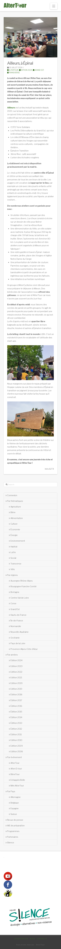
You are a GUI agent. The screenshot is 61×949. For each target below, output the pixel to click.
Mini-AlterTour (17, 785)
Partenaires (12, 837)
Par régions (12, 575)
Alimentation (16, 518)
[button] (53, 6)
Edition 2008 (16, 751)
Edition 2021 (16, 677)
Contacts (42, 939)
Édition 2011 (16, 734)
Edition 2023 (16, 666)
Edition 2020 (16, 683)
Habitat (13, 546)
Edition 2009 (16, 746)
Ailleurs (11, 107)
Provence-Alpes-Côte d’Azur (24, 649)
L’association (21, 939)
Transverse (14, 73)
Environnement (17, 541)
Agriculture (15, 506)
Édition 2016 (16, 706)
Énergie (14, 535)
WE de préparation (16, 825)
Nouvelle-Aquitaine (19, 632)
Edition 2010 (16, 740)
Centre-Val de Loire (19, 598)
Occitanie (15, 637)
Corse (13, 603)
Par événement (14, 757)
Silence (10, 842)
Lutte (13, 552)
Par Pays (11, 791)
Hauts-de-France (18, 615)
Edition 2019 (16, 689)
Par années (12, 654)
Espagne (14, 808)
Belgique (14, 803)
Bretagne (14, 592)
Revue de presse (15, 820)
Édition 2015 (16, 711)
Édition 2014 (16, 717)
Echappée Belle (17, 780)
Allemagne (15, 797)
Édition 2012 (16, 729)
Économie (15, 529)
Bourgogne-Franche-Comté (23, 586)
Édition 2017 (16, 700)
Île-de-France (16, 620)
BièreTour (15, 774)
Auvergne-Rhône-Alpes (21, 581)
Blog (32, 939)
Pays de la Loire (17, 643)
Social (13, 558)
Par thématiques (15, 501)
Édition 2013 (16, 723)
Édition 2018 (16, 694)
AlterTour (13, 70)
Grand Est (39, 70)
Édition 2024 (26, 70)
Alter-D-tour (16, 768)
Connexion (12, 495)
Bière (12, 512)
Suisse (13, 814)
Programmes (13, 831)
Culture (13, 524)
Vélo (12, 569)
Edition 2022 (16, 672)
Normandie (15, 626)
